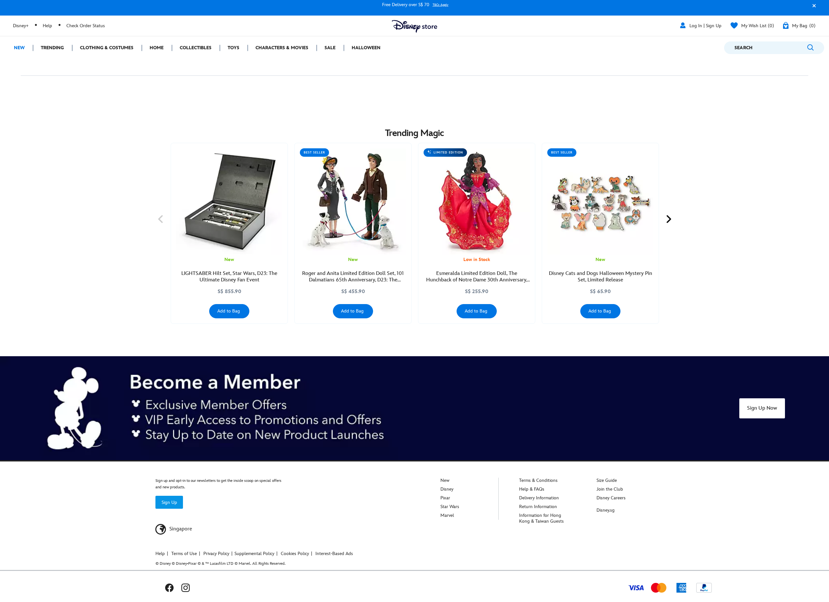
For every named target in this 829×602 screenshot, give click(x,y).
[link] (160, 218)
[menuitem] (16, 47)
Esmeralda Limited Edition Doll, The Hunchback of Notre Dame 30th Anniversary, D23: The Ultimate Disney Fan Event (477, 276)
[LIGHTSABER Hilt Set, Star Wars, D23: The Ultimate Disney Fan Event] (229, 201)
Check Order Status (85, 25)
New (444, 480)
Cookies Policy (295, 553)
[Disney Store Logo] (414, 26)
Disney (446, 489)
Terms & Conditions (538, 480)
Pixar (445, 498)
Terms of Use (184, 553)
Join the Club (609, 489)
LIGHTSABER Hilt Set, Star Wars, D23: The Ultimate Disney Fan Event (229, 276)
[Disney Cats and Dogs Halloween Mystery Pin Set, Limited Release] (600, 201)
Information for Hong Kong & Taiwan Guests (541, 518)
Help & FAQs (531, 489)
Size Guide (606, 480)
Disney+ (20, 25)
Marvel (447, 515)
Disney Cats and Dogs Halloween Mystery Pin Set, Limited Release (600, 276)
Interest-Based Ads (334, 553)
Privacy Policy (216, 553)
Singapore (180, 529)
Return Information (538, 506)
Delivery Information (539, 498)
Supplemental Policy (254, 553)
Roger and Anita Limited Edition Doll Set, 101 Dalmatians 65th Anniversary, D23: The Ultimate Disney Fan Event (353, 276)
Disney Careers (611, 498)
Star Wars (449, 506)
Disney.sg (605, 510)
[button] (812, 8)
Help (47, 25)
